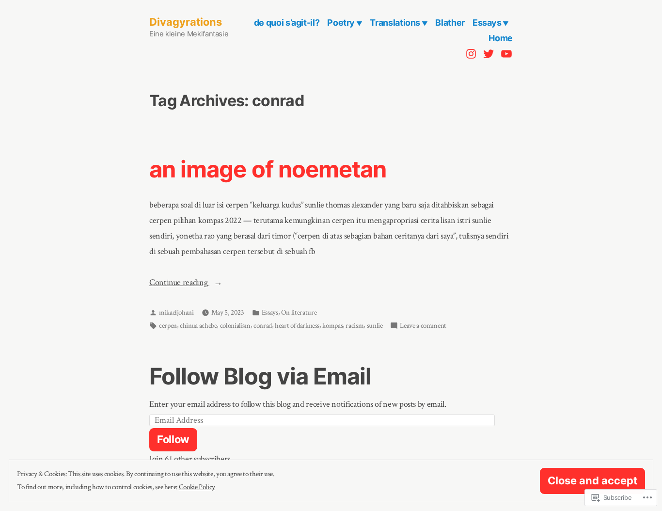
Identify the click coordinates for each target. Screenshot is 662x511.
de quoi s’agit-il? (287, 22)
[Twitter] (489, 53)
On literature (298, 312)
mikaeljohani (176, 312)
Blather (449, 22)
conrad (262, 325)
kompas (332, 325)
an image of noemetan (267, 169)
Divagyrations (185, 22)
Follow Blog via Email (260, 376)
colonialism (235, 325)
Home (501, 38)
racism (354, 325)
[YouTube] (505, 53)
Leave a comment (423, 326)
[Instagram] (472, 53)
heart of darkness (297, 325)
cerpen (168, 325)
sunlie (375, 325)
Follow (173, 439)
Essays (487, 22)
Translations (395, 22)
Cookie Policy (197, 487)
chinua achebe (198, 325)
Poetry (341, 22)
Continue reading (179, 283)
